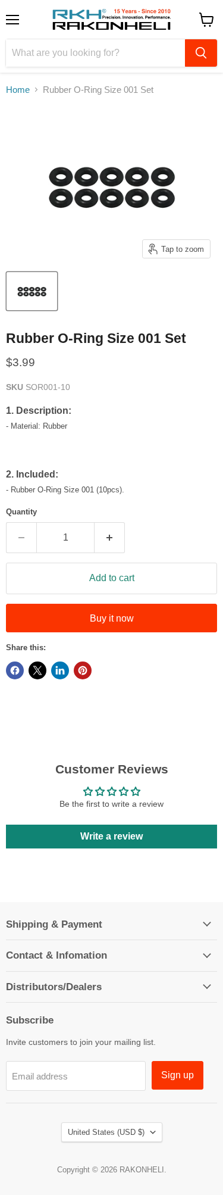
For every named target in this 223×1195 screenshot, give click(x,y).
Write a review (111, 836)
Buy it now (112, 618)
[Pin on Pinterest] (83, 670)
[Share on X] (37, 670)
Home (18, 90)
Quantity (21, 511)
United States (106, 1132)
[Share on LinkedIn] (60, 670)
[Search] (201, 53)
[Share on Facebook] (15, 670)
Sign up (177, 1075)
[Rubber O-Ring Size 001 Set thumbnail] (32, 291)
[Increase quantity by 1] (110, 537)
